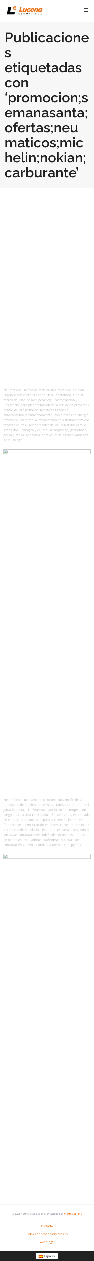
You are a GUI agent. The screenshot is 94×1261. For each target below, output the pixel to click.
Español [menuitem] (49, 1256)
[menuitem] (47, 1256)
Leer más (18, 334)
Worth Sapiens (73, 1213)
